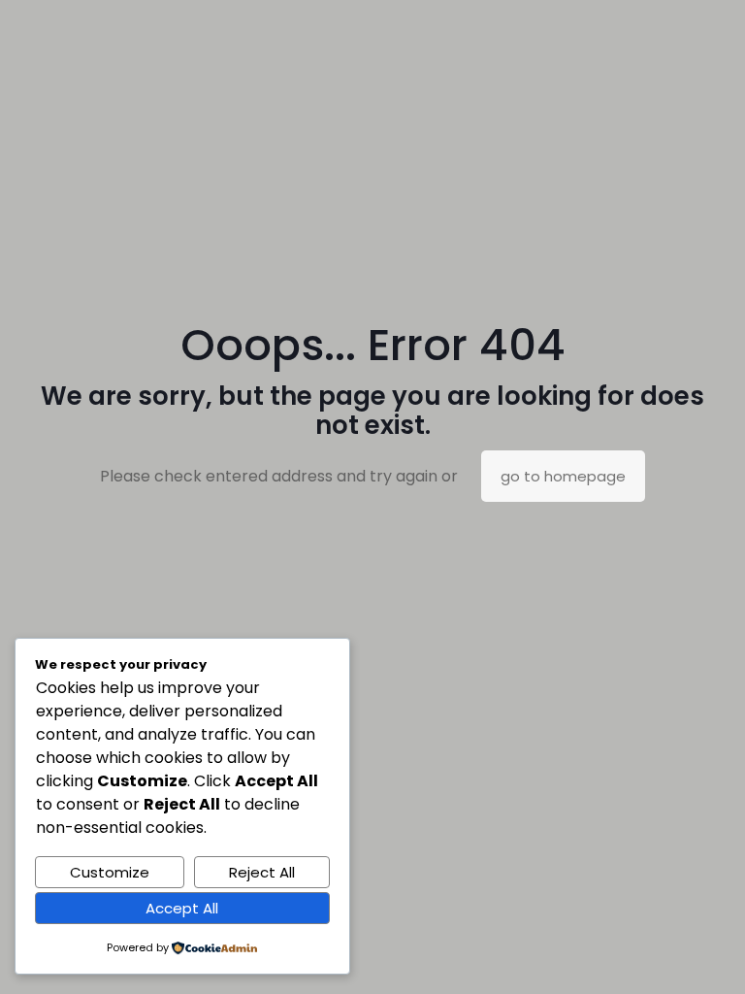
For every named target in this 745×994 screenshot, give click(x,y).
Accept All (182, 908)
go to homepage (563, 476)
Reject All (262, 872)
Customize (109, 872)
